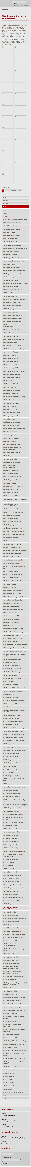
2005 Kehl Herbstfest (9, 980)
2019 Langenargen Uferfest (11, 229)
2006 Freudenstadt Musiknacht (12, 875)
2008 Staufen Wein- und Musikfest (13, 740)
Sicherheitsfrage (4, 1157)
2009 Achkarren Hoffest (10, 662)
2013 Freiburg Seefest (9, 456)
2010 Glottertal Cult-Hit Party (12, 594)
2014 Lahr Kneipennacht (10, 432)
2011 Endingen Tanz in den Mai (12, 581)
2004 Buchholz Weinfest (10, 1067)
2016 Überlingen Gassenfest (11, 333)
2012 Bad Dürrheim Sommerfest (13, 512)
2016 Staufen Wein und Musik (12, 346)
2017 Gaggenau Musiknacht (11, 302)
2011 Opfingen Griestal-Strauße (13, 560)
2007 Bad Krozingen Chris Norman (13, 822)
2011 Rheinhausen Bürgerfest (12, 544)
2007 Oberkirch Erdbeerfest (11, 793)
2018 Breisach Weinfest (10, 255)
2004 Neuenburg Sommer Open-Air (14, 1044)
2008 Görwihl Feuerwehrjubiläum (13, 737)
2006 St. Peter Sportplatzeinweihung (14, 918)
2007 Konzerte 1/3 (8, 869)
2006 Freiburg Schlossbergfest (12, 931)
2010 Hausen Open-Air (10, 613)
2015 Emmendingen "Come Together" (14, 371)
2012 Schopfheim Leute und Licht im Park (14, 500)
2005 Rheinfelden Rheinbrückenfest (14, 997)
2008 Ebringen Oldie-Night (11, 697)
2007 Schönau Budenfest (10, 835)
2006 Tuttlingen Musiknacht (12, 878)
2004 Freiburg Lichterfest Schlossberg (14, 1041)
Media (5, 207)
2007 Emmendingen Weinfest (12, 832)
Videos (5, 213)
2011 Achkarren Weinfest (10, 538)
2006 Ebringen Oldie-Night (11, 960)
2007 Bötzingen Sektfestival (11, 776)
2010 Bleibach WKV (9, 625)
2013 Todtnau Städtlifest (10, 459)
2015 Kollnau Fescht (9, 381)
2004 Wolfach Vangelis (10, 1021)
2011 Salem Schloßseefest (11, 557)
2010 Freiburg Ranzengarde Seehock (14, 597)
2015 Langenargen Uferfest (11, 377)
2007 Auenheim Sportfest (11, 829)
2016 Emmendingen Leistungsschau (14, 339)
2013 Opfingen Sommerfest (11, 444)
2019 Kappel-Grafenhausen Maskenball (15, 248)
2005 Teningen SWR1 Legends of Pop (14, 1010)
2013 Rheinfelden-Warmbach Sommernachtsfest (12, 448)
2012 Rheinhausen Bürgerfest (12, 489)
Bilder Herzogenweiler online (8, 1121)
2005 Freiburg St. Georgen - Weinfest (14, 1004)
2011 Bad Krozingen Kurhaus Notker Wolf (14, 567)
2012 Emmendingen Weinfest (12, 496)
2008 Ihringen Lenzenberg (11, 718)
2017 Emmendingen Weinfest (12, 286)
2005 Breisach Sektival (10, 994)
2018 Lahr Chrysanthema (11, 251)
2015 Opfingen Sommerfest (11, 374)
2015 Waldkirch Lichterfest (11, 384)
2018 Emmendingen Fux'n (11, 277)
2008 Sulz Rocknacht (9, 766)
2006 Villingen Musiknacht (11, 881)
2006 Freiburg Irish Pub (10, 872)
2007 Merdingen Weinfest (11, 845)
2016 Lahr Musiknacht (10, 342)
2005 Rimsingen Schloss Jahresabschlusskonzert (10, 967)
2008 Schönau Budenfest (10, 707)
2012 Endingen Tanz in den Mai (12, 522)
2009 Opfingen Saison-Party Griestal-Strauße (14, 655)
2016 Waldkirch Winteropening (12, 315)
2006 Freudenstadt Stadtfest (12, 901)
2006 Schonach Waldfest (10, 894)
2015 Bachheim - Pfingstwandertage (14, 397)
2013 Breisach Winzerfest (10, 470)
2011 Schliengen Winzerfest (11, 547)
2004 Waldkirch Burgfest (10, 1047)
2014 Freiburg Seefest (9, 419)
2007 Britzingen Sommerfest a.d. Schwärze (13, 818)
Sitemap (14, 5)
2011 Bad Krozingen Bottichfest (12, 574)
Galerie (5, 210)
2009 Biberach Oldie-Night (11, 635)
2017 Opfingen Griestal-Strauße (13, 290)
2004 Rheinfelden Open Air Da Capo (14, 1059)
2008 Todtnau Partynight (10, 756)
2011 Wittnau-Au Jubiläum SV (12, 571)
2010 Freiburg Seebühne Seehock (13, 600)
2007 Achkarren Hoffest (10, 825)
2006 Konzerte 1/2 (8, 1073)
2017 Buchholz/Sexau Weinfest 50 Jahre (15, 283)
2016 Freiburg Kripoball (10, 355)
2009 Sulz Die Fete (8, 681)
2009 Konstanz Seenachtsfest (12, 659)
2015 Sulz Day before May (11, 400)
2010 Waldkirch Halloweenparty (13, 590)
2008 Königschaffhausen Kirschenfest (14, 744)
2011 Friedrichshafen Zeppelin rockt (14, 534)
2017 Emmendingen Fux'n (11, 312)
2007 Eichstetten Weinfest (11, 841)
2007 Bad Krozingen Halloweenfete (14, 851)
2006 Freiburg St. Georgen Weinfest (14, 888)
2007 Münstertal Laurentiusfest (13, 814)
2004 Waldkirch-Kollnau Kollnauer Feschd (13, 1054)
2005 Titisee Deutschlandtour (12, 988)
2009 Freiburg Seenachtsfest (11, 665)
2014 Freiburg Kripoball (10, 441)
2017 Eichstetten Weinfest (11, 280)
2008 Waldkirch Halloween (11, 685)
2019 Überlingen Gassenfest (11, 235)
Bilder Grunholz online (7, 1126)
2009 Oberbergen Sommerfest (12, 669)
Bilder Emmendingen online (8, 1115)
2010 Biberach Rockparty (10, 587)
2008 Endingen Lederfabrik (11, 753)
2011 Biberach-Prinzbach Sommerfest (14, 550)
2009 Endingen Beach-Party (11, 672)
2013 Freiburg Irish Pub (10, 480)
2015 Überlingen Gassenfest (11, 390)
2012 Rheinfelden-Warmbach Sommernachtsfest (12, 505)
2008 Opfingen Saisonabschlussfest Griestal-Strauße (14, 711)
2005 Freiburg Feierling (10, 1013)
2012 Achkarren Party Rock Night (13, 486)
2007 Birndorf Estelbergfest (11, 796)
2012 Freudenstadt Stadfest (11, 509)
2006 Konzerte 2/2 (8, 1070)
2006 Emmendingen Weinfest (12, 941)
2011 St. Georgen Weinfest (11, 578)
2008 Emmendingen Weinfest (12, 704)
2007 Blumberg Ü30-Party (11, 790)
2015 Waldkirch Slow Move (11, 403)
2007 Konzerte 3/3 (8, 862)
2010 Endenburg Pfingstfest (11, 619)
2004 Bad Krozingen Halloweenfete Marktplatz (14, 1030)
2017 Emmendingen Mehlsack (12, 306)
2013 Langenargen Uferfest (11, 453)
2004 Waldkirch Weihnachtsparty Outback (13, 1017)
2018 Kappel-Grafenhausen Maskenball (15, 274)
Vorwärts (14, 191)
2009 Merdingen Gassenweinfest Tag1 (14, 651)
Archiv (5, 216)
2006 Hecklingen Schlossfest (11, 954)
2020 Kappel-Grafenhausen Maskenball (15, 219)
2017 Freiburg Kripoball (10, 309)
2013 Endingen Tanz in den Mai (12, 477)
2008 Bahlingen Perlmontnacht (12, 760)
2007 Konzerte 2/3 (8, 866)
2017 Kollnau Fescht (9, 293)
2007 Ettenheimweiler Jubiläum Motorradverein (13, 855)
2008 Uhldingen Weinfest (10, 694)
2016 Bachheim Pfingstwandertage (14, 349)
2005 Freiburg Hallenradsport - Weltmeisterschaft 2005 (12, 972)
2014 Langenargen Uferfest (11, 416)
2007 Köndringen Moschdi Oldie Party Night (14, 779)
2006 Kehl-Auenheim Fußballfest (13, 937)
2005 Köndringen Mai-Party (11, 1007)
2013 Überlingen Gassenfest (11, 462)
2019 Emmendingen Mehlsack (12, 245)
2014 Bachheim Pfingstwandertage (14, 428)
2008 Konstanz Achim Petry (11, 715)
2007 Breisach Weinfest (10, 838)
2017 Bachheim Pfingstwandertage (14, 299)
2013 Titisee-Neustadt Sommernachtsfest (9, 466)
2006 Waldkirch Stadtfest (10, 891)
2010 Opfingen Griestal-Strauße (13, 609)
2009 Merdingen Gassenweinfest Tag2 (14, 648)
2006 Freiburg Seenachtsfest (11, 925)
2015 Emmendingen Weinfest (12, 368)
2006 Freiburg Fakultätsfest (11, 904)
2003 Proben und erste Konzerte (13, 1092)
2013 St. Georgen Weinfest (11, 473)
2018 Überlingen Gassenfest (11, 267)
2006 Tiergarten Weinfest (10, 957)
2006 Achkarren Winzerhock (11, 928)
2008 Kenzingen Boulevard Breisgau (14, 728)
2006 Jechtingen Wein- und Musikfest (14, 885)
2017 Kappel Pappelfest (10, 296)
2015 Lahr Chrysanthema (11, 362)
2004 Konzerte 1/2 (8, 1086)
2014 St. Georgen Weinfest (11, 435)
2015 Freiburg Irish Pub (10, 409)
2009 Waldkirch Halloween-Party (13, 638)
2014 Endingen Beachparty (11, 425)
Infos (4, 1095)
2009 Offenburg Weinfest (10, 641)
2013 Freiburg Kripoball (10, 483)
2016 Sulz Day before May (11, 352)
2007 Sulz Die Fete (8, 772)
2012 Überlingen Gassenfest (11, 515)
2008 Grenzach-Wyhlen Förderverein (14, 688)
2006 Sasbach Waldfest (10, 912)
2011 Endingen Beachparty (11, 563)
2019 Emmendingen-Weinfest (12, 223)
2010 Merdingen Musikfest (11, 606)
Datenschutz (26, 5)
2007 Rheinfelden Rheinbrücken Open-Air (15, 800)
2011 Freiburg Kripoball (10, 584)
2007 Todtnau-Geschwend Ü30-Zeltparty (15, 805)
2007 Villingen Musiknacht (11, 784)
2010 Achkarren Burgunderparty (13, 629)
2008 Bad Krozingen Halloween (12, 691)
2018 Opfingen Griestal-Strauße (13, 258)
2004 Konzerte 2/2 (8, 1083)
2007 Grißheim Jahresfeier (11, 859)
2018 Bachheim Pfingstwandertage (14, 270)
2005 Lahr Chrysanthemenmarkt (13, 976)
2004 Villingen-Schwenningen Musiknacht (12, 1025)
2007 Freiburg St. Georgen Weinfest (14, 787)
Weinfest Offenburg (6, 1143)
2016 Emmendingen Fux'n (11, 358)
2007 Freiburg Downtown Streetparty (14, 808)
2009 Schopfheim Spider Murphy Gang (15, 645)
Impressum (19, 5)
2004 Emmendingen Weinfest (12, 1038)
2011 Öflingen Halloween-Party (12, 528)
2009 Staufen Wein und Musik (12, 678)
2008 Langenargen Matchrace (12, 747)
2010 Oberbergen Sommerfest (12, 603)
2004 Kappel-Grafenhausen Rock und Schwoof (14, 1062)
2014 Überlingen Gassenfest (11, 422)
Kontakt (5, 1099)
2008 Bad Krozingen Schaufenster (13, 734)
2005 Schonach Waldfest (10, 991)
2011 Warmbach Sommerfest (12, 553)
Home (4, 197)
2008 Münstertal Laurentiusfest (13, 721)
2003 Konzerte (7, 1089)
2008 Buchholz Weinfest (10, 725)
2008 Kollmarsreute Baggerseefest (13, 731)
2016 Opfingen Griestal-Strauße (13, 330)
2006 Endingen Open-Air (10, 915)
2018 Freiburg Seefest (9, 264)
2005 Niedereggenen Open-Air (12, 1000)
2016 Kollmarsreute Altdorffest (12, 318)
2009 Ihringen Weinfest (10, 675)
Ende (20, 191)
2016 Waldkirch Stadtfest (10, 336)
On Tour (5, 203)
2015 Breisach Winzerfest (10, 393)
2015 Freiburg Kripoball (10, 406)
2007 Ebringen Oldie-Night (11, 848)
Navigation (28, 10)
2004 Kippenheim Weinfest (11, 1035)
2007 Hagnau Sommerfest (11, 811)
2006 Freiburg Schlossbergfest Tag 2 (14, 934)
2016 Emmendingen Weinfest (12, 322)
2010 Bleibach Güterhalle (11, 622)
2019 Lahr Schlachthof (10, 242)
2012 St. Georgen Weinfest (11, 518)
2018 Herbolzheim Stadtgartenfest (13, 261)
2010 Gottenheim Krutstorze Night (14, 632)
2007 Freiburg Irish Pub (10, 769)
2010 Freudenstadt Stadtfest (12, 616)
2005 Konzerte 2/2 (8, 1076)
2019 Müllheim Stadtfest (10, 239)
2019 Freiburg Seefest (9, 232)
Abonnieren (5, 1163)
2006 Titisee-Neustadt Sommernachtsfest (9, 945)
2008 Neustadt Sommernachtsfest (13, 700)
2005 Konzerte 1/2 (8, 1079)
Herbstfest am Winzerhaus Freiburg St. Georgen (13, 1138)
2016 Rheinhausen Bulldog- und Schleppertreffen (13, 325)
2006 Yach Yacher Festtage (11, 921)
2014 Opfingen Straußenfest (11, 413)
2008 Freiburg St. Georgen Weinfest (14, 750)
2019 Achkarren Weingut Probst (13, 226)
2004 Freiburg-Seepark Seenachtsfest (14, 1050)
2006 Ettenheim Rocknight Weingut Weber (14, 950)
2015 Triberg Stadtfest (9, 387)
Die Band (5, 200)
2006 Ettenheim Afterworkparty (13, 897)
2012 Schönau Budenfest (10, 493)
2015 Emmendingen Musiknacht (13, 365)
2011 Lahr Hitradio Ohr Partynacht (14, 531)
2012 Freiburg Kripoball (10, 525)
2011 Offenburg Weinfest (10, 541)
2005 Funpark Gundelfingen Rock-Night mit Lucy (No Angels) (15, 983)
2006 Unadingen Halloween (11, 963)
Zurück (4, 193)
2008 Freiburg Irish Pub (10, 763)
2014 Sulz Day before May (11, 438)
